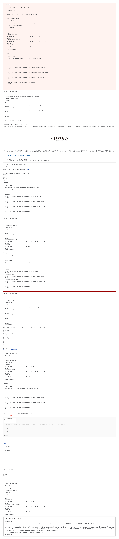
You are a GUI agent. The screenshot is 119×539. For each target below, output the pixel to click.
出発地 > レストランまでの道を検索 (10, 349)
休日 (4, 345)
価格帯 (4, 177)
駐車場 (4, 331)
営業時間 (4, 174)
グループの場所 (6, 340)
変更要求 (5, 443)
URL (28, 169)
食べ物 (4, 180)
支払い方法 (5, 334)
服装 (4, 342)
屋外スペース (5, 337)
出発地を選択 (5, 348)
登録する (6, 435)
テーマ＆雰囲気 (6, 253)
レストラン (5, 166)
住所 (4, 171)
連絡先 (4, 329)
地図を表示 (5, 474)
